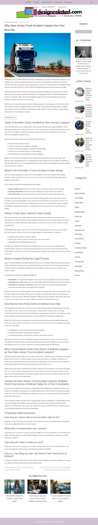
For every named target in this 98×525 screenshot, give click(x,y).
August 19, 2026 (79, 134)
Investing (77, 243)
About (36, 2)
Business (46, 2)
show (13, 117)
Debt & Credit (79, 202)
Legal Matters (79, 252)
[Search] (91, 2)
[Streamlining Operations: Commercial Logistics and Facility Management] (80, 108)
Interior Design (79, 238)
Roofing (77, 275)
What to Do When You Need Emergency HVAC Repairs (89, 143)
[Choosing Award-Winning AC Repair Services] (80, 125)
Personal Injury (11, 22)
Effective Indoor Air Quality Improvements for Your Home (90, 94)
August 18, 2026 (79, 151)
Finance (69, 2)
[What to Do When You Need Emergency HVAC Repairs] (80, 142)
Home (28, 2)
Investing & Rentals (81, 247)
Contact (62, 7)
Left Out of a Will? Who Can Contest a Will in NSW (88, 160)
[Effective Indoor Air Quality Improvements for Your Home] (80, 92)
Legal (35, 7)
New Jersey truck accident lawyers (28, 84)
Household (78, 225)
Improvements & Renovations (80, 232)
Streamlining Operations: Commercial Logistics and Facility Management (89, 110)
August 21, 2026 (79, 101)
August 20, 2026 (79, 117)
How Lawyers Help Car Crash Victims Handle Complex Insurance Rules (37, 498)
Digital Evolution (80, 211)
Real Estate (48, 7)
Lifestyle (77, 257)
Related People (79, 270)
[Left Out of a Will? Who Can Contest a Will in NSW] (80, 158)
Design (58, 2)
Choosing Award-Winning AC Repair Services (88, 127)
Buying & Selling (80, 193)
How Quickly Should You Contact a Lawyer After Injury (14, 498)
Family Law (78, 216)
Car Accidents (79, 198)
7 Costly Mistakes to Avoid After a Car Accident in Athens (60, 498)
